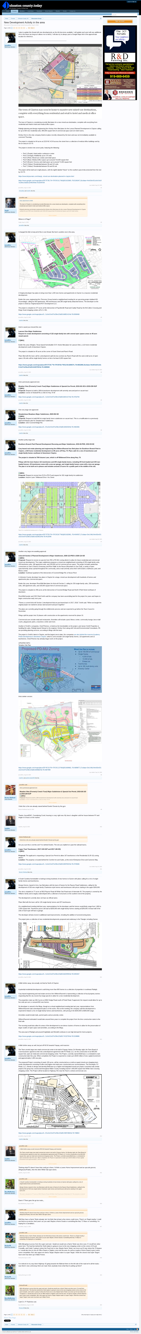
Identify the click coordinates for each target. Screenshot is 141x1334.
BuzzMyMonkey (10, 1192)
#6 (101, 430)
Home (7, 11)
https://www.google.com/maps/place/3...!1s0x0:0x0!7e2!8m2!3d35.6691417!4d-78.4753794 (48, 397)
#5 (101, 400)
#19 (101, 1275)
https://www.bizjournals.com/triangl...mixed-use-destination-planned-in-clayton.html (46, 176)
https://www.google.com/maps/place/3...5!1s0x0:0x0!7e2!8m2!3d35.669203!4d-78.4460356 (48, 427)
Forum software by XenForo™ (16, 1331)
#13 (101, 1039)
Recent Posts (17, 13)
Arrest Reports (49, 11)
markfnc (29, 190)
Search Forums (8, 13)
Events (65, 11)
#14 (101, 1136)
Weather (58, 11)
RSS (137, 1329)
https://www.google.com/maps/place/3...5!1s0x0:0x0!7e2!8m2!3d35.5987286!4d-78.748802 (48, 1133)
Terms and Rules (134, 1331)
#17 (101, 1226)
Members (22, 11)
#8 (101, 774)
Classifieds (39, 11)
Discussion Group (15, 25)
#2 (101, 222)
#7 (101, 541)
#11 (101, 869)
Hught (7, 210)
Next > (32, 28)
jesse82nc (28, 25)
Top (135, 1329)
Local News (31, 11)
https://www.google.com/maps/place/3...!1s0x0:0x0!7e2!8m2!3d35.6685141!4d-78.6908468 (48, 314)
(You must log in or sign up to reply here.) (91, 1314)
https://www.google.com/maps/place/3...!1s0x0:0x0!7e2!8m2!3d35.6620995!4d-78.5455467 (48, 974)
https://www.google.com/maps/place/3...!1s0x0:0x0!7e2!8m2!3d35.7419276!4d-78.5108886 (48, 1036)
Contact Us (72, 11)
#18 (101, 1257)
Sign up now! (120, 21)
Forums (14, 11)
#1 (101, 187)
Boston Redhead (10, 797)
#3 (101, 317)
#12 (101, 977)
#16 (101, 1203)
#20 (101, 1305)
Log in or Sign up (132, 1)
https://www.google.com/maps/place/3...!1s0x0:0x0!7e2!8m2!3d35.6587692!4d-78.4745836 (48, 864)
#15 (101, 1172)
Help (127, 1329)
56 (29, 28)
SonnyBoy (21, 190)
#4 (101, 372)
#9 (101, 809)
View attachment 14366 (26, 200)
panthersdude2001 (30, 778)
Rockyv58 (8, 1245)
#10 (101, 826)
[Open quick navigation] (100, 18)
